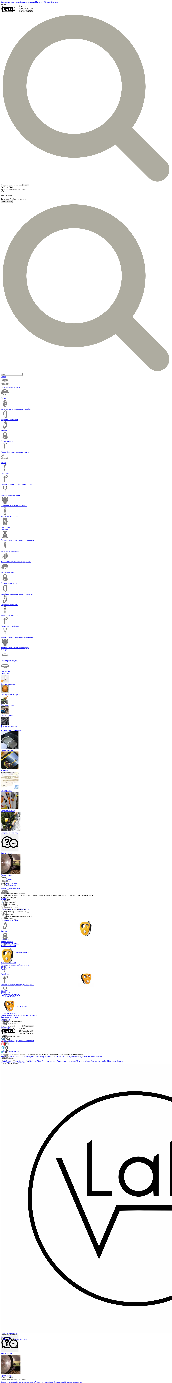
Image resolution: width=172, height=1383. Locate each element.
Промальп (5, 529)
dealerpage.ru (6, 1337)
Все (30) (7, 900)
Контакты (54, 2)
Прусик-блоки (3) (11, 905)
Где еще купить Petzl (99, 1061)
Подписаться (28, 1026)
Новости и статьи (20, 1057)
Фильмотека (93, 1057)
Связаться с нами (42, 1382)
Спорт (3, 377)
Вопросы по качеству (73, 1382)
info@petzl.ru (8, 1061)
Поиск (26, 185)
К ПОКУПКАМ (7, 201)
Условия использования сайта (13, 1054)
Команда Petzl (59, 1382)
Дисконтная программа (10, 2)
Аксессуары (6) (10, 914)
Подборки (5, 673)
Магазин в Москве (42, 2)
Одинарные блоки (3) (12, 907)
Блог (3, 728)
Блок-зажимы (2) (10, 902)
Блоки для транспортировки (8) (16, 912)
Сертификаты (70, 1057)
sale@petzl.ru (20, 1061)
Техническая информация (11, 730)
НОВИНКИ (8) (10, 919)
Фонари (4, 650)
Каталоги (60, 1057)
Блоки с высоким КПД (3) (14, 909)
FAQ (51, 1382)
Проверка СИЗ (50, 1057)
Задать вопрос (6, 1057)
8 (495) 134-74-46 (34, 1061)
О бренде (120, 1061)
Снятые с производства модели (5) (17, 916)
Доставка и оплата (27, 2)
